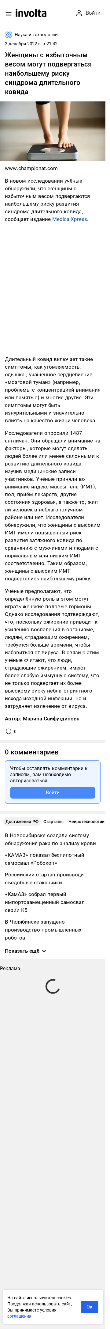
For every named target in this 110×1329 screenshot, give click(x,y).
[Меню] (8, 14)
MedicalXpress (69, 219)
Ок (89, 1307)
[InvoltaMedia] (31, 13)
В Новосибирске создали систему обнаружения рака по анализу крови (50, 839)
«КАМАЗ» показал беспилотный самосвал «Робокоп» (44, 859)
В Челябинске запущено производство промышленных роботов (43, 930)
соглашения (19, 1316)
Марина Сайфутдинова (51, 719)
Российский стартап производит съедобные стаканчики (45, 878)
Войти (53, 793)
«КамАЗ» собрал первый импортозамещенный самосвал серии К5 (45, 902)
